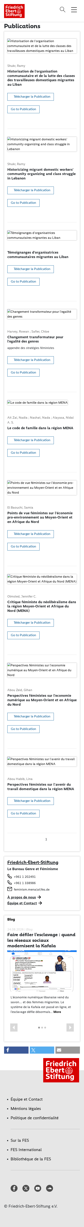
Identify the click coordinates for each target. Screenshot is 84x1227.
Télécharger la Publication (32, 96)
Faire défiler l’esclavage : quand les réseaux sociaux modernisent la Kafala (41, 940)
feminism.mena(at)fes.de (32, 889)
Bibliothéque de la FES (31, 1159)
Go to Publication (23, 109)
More (57, 1012)
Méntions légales (26, 1108)
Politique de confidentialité (35, 1117)
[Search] (63, 9)
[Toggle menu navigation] (74, 9)
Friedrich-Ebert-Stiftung (32, 862)
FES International (26, 1149)
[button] (14, 1027)
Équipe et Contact (22, 903)
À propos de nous (21, 897)
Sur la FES (20, 1140)
